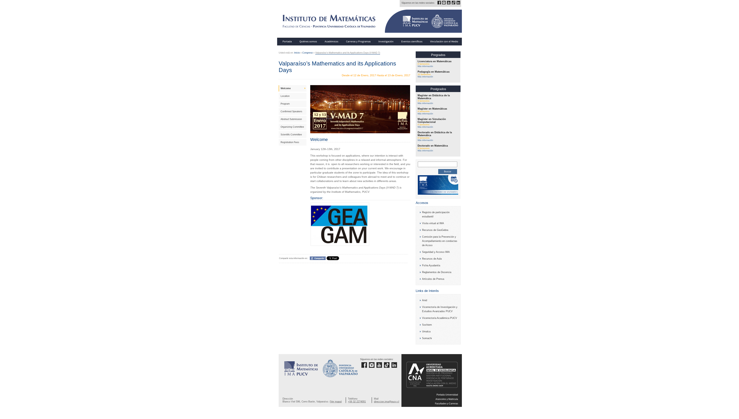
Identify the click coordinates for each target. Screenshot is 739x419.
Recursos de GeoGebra (435, 230)
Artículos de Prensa (433, 278)
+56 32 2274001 (357, 401)
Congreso (307, 52)
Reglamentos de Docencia (436, 272)
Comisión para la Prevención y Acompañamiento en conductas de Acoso (439, 241)
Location (285, 96)
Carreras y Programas (358, 41)
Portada (287, 41)
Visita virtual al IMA (433, 223)
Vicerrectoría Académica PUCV (439, 318)
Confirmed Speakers (291, 111)
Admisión (453, 408)
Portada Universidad (447, 394)
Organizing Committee (292, 127)
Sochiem (427, 324)
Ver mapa (335, 401)
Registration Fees (290, 142)
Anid (424, 300)
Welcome (286, 88)
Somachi (427, 338)
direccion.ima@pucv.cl (386, 401)
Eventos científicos (411, 41)
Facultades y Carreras (446, 403)
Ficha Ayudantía (431, 265)
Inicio (297, 52)
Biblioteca (453, 417)
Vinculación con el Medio (444, 41)
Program (285, 103)
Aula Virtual (452, 412)
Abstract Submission (291, 119)
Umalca (426, 331)
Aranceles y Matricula (447, 399)
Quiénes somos (308, 41)
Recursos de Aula (432, 258)
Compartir (316, 258)
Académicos (331, 41)
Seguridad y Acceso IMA (436, 252)
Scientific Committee (291, 134)
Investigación (386, 41)
